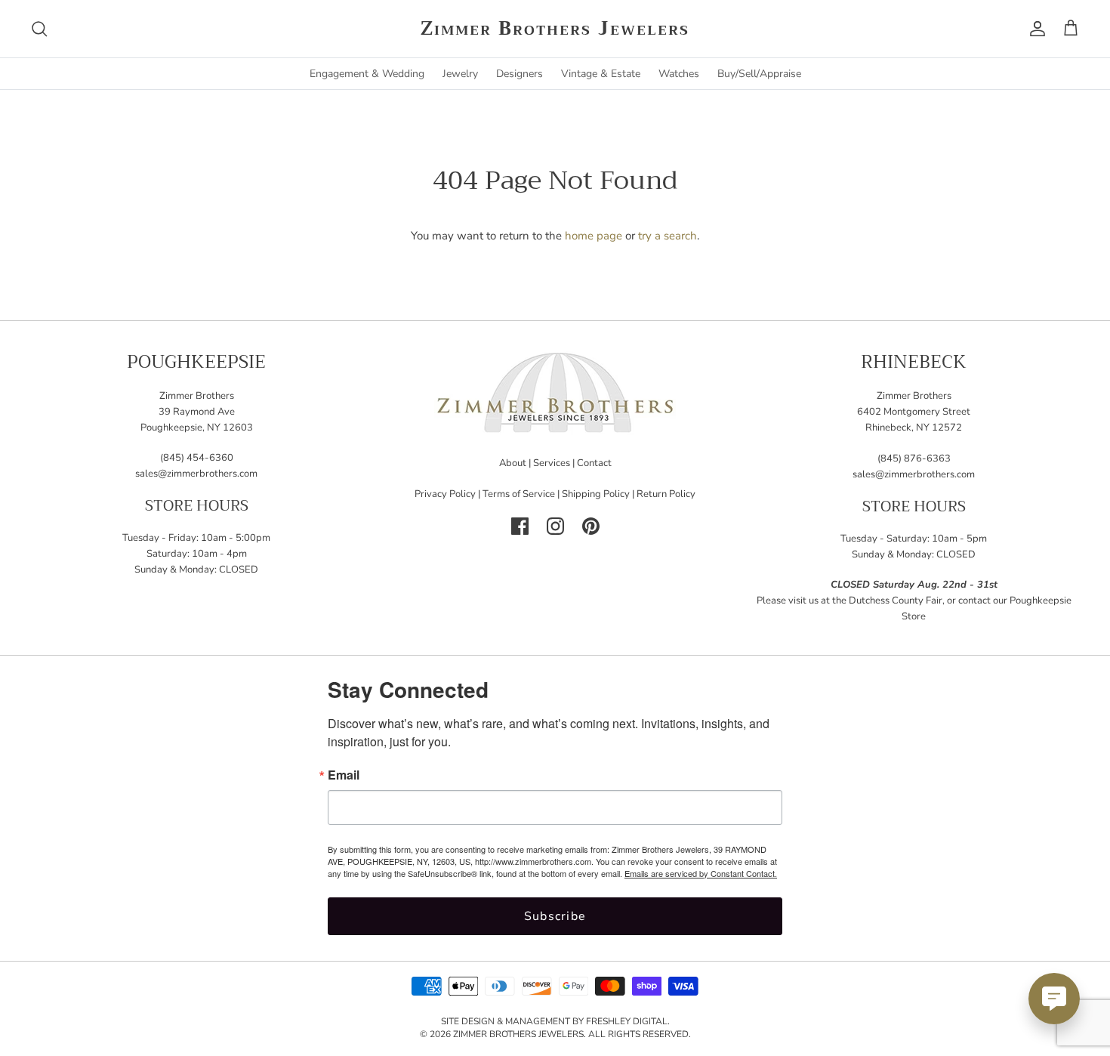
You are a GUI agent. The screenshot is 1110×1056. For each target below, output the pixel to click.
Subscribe (555, 916)
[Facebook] (520, 526)
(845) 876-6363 (914, 458)
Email (343, 775)
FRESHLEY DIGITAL (627, 1021)
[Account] (1034, 29)
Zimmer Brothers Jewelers (518, 1034)
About (512, 463)
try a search (667, 235)
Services (551, 463)
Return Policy (666, 494)
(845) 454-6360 (196, 458)
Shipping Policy (596, 494)
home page (593, 235)
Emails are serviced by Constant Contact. (700, 873)
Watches (678, 73)
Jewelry (460, 73)
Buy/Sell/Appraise (759, 73)
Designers (519, 73)
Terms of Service (519, 494)
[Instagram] (555, 526)
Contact (594, 463)
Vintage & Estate (600, 73)
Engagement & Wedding (367, 73)
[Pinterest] (591, 526)
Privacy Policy (445, 494)
